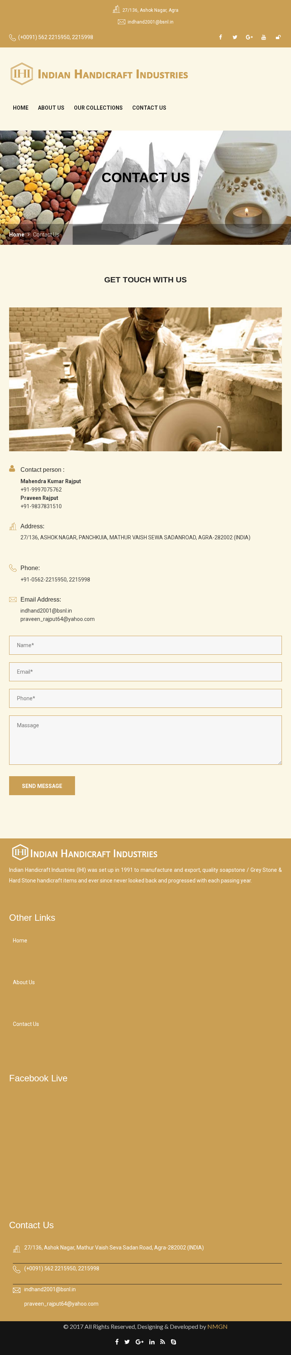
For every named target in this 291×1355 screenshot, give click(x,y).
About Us (51, 108)
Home (20, 108)
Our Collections (98, 108)
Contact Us (149, 108)
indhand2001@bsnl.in (151, 22)
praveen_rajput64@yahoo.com (61, 1304)
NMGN (217, 1326)
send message (42, 786)
